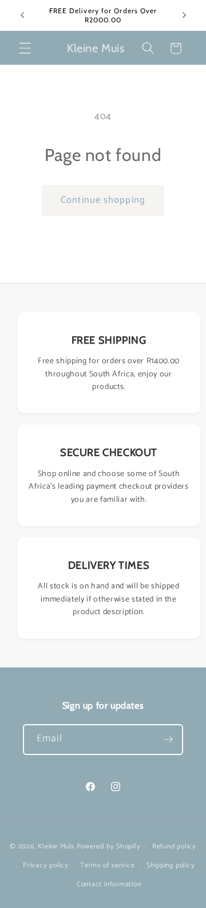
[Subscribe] (168, 739)
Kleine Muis (56, 847)
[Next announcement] (184, 15)
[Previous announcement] (22, 15)
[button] (25, 48)
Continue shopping (103, 200)
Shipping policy (170, 865)
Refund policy (174, 846)
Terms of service (107, 865)
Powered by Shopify (109, 847)
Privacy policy (46, 865)
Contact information (109, 884)
